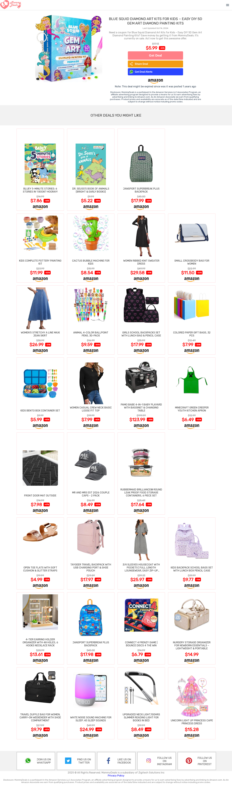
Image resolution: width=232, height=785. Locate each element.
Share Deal (138, 64)
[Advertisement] (191, 169)
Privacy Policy (116, 775)
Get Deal (155, 55)
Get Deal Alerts (143, 71)
